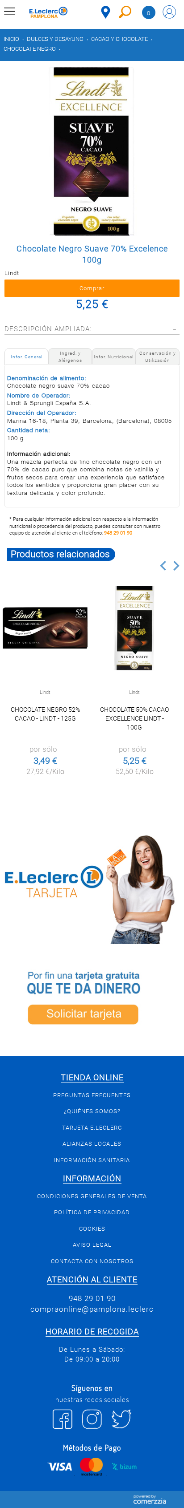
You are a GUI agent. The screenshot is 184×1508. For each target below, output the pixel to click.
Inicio (11, 39)
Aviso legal (92, 1244)
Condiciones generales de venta (92, 1196)
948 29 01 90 (118, 533)
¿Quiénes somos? (92, 1111)
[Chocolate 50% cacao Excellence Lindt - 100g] (134, 628)
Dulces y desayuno (55, 39)
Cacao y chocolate (119, 39)
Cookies (92, 1228)
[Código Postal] (105, 12)
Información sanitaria (92, 1160)
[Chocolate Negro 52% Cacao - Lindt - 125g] (45, 628)
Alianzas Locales (92, 1143)
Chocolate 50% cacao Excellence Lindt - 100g (134, 718)
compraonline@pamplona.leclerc (92, 1309)
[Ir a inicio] (48, 13)
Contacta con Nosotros (92, 1261)
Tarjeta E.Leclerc (92, 1127)
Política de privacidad (92, 1212)
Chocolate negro (30, 48)
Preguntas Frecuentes (92, 1095)
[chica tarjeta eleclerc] (92, 888)
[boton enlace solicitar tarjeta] (92, 1000)
